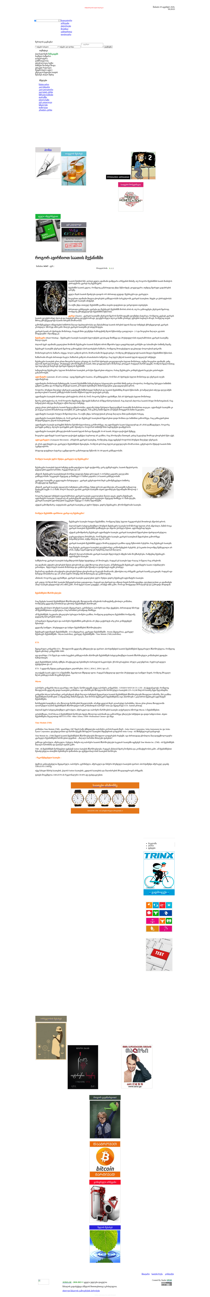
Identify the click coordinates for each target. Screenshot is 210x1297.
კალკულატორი (46, 90)
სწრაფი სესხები (46, 95)
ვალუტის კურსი (46, 92)
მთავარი (146, 1274)
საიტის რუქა (157, 1274)
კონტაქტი (169, 1274)
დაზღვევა (43, 107)
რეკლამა (152, 843)
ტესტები (151, 848)
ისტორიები (66, 26)
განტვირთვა (66, 32)
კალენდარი (44, 87)
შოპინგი (64, 29)
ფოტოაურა (66, 34)
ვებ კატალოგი (45, 102)
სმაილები (43, 105)
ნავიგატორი (66, 20)
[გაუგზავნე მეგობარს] (38, 264)
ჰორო (151, 846)
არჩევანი (65, 23)
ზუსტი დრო (44, 84)
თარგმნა (43, 97)
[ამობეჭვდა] (36, 264)
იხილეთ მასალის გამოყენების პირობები (81, 1291)
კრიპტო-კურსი (45, 110)
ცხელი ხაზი (44, 100)
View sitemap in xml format (105, 1295)
